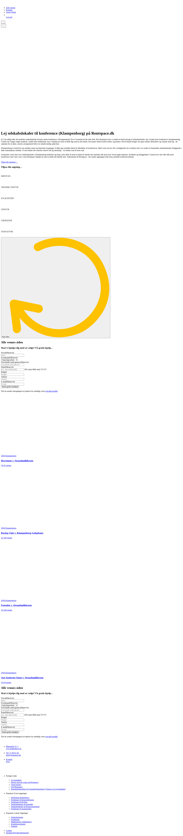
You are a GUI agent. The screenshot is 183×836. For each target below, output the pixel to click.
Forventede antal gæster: (15, 362)
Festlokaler (15, 820)
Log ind (9, 17)
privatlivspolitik (51, 391)
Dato (7, 367)
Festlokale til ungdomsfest (21, 809)
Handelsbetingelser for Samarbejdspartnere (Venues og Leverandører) (38, 789)
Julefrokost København (20, 798)
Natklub (14, 826)
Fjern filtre (6, 337)
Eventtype (9, 358)
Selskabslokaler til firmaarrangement (25, 807)
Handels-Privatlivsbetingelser (17, 833)
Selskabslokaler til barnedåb (22, 804)
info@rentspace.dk (13, 755)
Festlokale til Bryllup (19, 802)
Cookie (9, 831)
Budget (4, 372)
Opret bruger (16, 785)
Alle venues (10, 8)
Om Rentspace (17, 787)
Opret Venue (11, 12)
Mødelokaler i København (21, 822)
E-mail (8, 382)
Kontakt (9, 10)
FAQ (8, 762)
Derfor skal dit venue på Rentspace (24, 782)
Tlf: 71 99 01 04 (12, 753)
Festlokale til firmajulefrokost (22, 800)
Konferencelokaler (18, 824)
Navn (7, 353)
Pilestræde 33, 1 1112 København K (13, 747)
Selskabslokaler (17, 817)
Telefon (4, 377)
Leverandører (16, 780)
